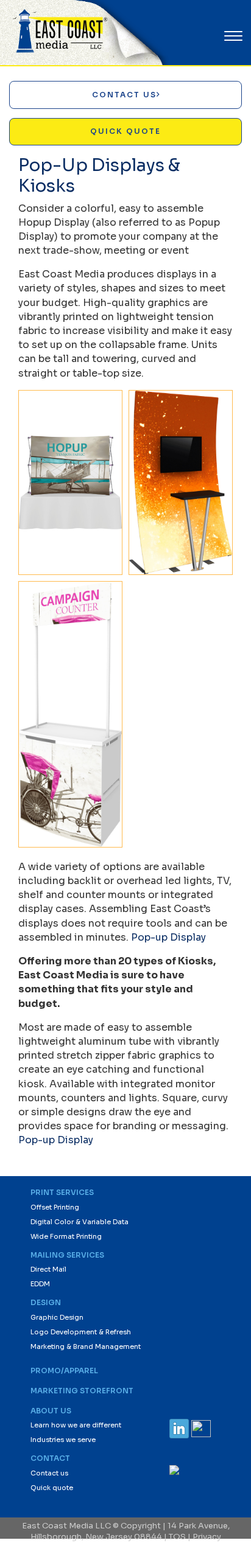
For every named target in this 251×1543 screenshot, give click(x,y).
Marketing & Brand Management (85, 1346)
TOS (177, 1536)
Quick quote (51, 1487)
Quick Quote (125, 131)
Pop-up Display (168, 937)
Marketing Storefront (81, 1390)
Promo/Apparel (64, 1370)
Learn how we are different (75, 1425)
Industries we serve (63, 1439)
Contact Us (124, 94)
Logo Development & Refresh (80, 1332)
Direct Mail (48, 1269)
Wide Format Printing (66, 1236)
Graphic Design (56, 1317)
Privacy (207, 1536)
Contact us (49, 1473)
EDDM (40, 1284)
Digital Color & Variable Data (79, 1221)
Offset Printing (54, 1207)
